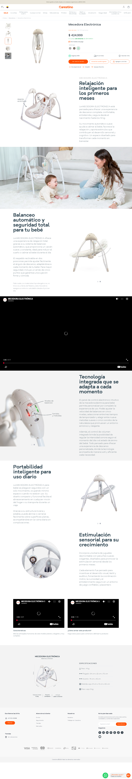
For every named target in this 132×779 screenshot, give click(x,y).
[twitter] (122, 732)
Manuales (39, 726)
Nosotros (70, 717)
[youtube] (99, 736)
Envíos (38, 717)
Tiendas (38, 723)
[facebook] (99, 732)
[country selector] (7, 7)
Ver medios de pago (77, 41)
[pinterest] (111, 732)
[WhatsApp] (105, 775)
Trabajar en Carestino (74, 720)
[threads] (114, 732)
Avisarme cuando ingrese (98, 61)
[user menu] (123, 7)
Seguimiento (40, 720)
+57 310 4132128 (12, 718)
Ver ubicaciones (12, 737)
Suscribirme (121, 724)
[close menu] (2, 7)
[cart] (128, 7)
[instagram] (103, 732)
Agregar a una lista (121, 61)
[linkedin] (107, 732)
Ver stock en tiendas (78, 61)
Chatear (9, 722)
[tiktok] (118, 732)
